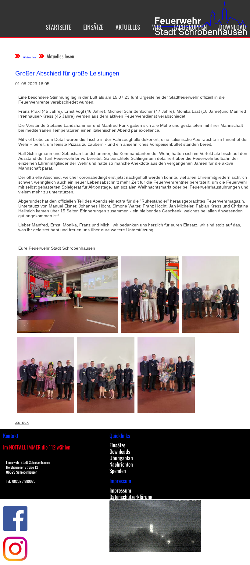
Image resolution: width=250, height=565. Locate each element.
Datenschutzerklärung (130, 497)
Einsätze (93, 26)
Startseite (58, 26)
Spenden (117, 471)
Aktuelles (128, 26)
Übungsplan (121, 458)
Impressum (120, 490)
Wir (156, 26)
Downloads (119, 451)
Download (232, 26)
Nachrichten (121, 464)
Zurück (22, 422)
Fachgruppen (190, 26)
